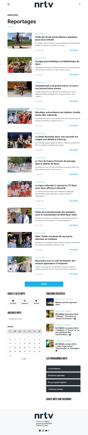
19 (19, 347)
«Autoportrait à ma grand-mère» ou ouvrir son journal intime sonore (56, 87)
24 (10, 351)
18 (15, 347)
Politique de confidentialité (44, 423)
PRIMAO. (46, 421)
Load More (44, 284)
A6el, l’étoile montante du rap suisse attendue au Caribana (53, 237)
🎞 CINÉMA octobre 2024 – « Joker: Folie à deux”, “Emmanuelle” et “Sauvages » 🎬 (67, 347)
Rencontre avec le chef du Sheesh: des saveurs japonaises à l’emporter (55, 262)
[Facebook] (40, 431)
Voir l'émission (73, 50)
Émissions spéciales (64, 299)
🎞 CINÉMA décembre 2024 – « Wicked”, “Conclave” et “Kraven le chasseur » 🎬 (67, 316)
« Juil (23, 359)
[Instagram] (43, 431)
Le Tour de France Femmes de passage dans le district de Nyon (55, 162)
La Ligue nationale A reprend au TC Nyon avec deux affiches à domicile (56, 186)
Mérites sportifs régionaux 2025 (66, 303)
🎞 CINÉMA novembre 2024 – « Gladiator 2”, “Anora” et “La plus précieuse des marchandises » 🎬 (67, 331)
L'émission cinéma (63, 311)
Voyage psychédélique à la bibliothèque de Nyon (57, 62)
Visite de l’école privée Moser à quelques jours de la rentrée (56, 38)
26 (19, 351)
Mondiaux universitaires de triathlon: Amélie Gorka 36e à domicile (57, 113)
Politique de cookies (42, 425)
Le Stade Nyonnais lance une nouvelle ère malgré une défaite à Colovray (56, 138)
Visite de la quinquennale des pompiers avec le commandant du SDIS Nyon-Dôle (56, 213)
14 (29, 343)
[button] (9, 4)
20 (24, 347)
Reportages (40, 34)
